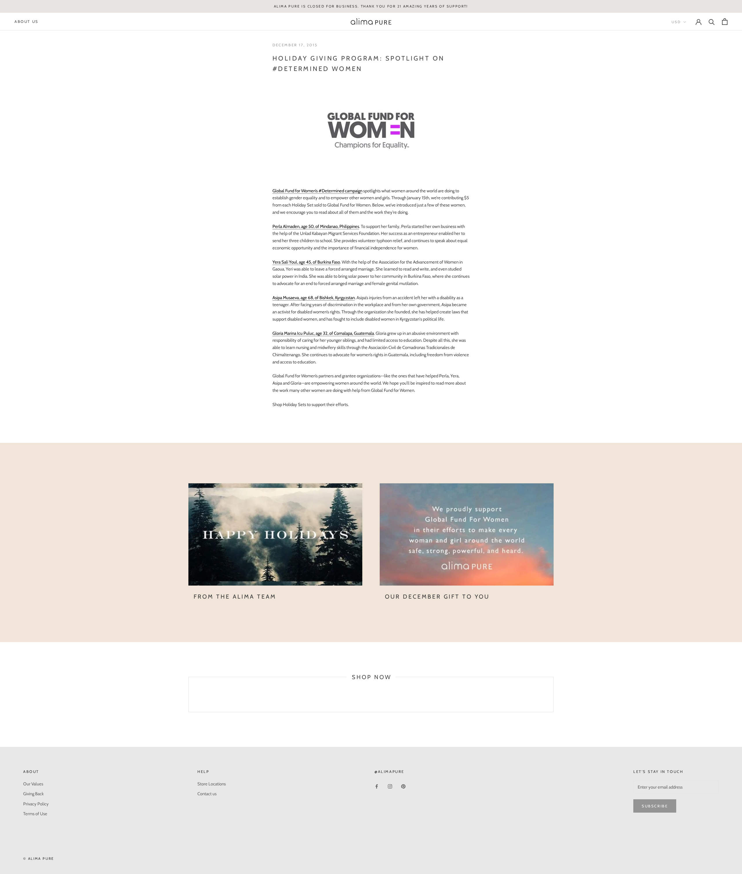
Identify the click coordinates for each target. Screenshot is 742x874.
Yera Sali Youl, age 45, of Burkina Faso (306, 262)
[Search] (712, 22)
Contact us (207, 793)
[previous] (188, 700)
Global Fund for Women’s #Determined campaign (317, 190)
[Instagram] (390, 786)
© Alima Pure (38, 858)
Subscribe (655, 806)
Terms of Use (35, 813)
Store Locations (211, 784)
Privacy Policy (36, 804)
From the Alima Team (235, 596)
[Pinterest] (403, 786)
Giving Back (33, 793)
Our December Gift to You (437, 596)
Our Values (33, 784)
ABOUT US (26, 21)
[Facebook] (376, 786)
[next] (553, 700)
